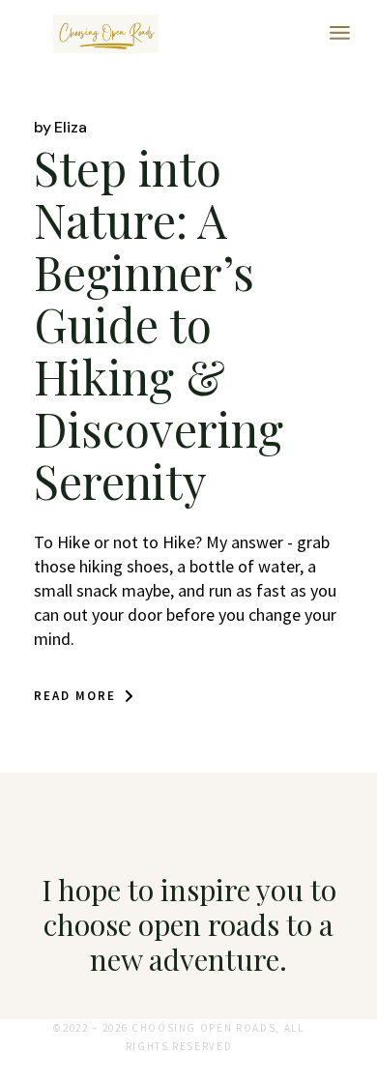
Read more (75, 695)
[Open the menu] (340, 33)
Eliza (60, 127)
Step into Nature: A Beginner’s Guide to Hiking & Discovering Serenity (158, 324)
